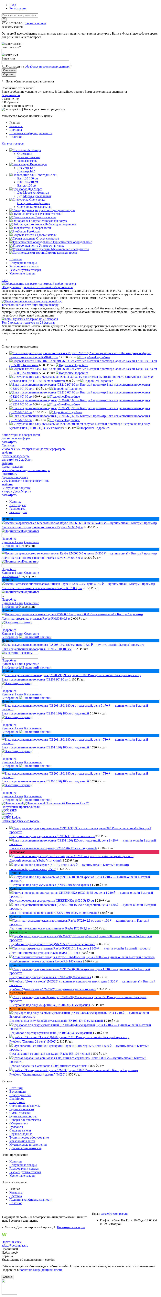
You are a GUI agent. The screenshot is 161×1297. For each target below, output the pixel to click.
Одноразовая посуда (23, 1116)
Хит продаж (17, 505)
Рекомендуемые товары (25, 270)
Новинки (15, 259)
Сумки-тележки (20, 1112)
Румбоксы (16, 1127)
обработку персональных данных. (47, 66)
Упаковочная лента (22, 1141)
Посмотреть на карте (71, 1227)
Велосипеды (17, 1091)
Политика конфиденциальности (30, 133)
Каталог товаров (13, 143)
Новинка (15, 501)
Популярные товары (23, 262)
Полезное (15, 136)
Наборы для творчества (25, 1119)
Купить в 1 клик (12, 542)
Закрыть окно (11, 95)
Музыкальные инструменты (28, 1144)
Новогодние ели (20, 1095)
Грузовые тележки (21, 1109)
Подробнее (102, 357)
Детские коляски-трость (25, 1148)
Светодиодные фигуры (24, 1105)
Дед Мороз (16, 1098)
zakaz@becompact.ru (114, 1213)
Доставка (15, 129)
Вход (12, 4)
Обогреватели (18, 1123)
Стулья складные (20, 1134)
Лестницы (16, 1088)
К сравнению (33, 694)
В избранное (10, 545)
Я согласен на (38, 66)
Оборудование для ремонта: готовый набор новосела (37, 287)
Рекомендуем (18, 512)
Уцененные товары (22, 273)
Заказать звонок (35, 23)
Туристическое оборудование (29, 1137)
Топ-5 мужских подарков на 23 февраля (28, 322)
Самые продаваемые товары (20, 821)
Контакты (16, 126)
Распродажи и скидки (24, 266)
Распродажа (17, 508)
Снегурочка (17, 1102)
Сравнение (31, 542)
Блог (5, 280)
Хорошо (7, 1276)
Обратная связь (12, 1242)
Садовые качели (20, 1130)
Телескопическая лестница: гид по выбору (30, 304)
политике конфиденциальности (40, 1269)
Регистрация (17, 8)
